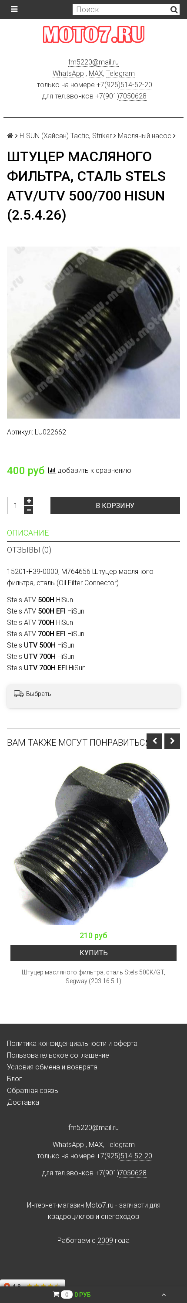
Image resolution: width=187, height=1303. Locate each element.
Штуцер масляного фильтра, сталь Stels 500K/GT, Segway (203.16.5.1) (93, 976)
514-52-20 (136, 85)
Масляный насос (144, 136)
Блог (14, 1079)
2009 (105, 1240)
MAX (96, 73)
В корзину (115, 506)
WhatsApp (68, 73)
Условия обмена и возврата (52, 1067)
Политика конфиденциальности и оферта (72, 1043)
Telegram (120, 73)
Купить (94, 953)
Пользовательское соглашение (58, 1055)
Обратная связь (32, 1090)
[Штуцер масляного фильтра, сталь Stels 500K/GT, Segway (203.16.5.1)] (93, 843)
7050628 (133, 96)
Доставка (23, 1102)
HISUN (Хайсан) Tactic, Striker (66, 136)
